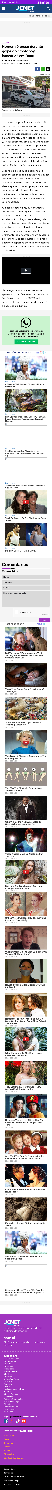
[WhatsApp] (43, 69)
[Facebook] (37, 69)
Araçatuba (9, 1435)
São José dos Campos (14, 1458)
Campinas (8, 1443)
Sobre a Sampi (10, 1469)
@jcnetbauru (16, 1416)
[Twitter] (48, 69)
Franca (7, 1447)
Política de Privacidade (14, 1477)
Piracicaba (9, 1454)
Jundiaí (7, 1450)
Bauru (6, 1439)
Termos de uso (10, 1473)
